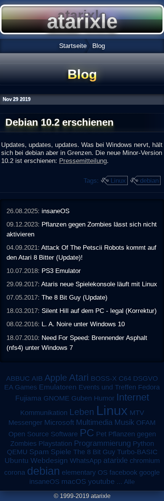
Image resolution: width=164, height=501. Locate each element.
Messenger (25, 422)
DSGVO (145, 378)
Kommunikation (44, 412)
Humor (104, 398)
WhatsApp (85, 460)
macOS (73, 481)
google (149, 472)
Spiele (61, 452)
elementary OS (85, 472)
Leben (81, 412)
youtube (101, 481)
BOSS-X (104, 378)
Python (143, 443)
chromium (145, 460)
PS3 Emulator (61, 270)
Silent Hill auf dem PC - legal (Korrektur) (99, 310)
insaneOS (55, 211)
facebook (123, 472)
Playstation (55, 443)
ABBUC (18, 378)
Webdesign (49, 460)
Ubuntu (17, 460)
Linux (118, 180)
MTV (137, 412)
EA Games (20, 387)
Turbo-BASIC (137, 452)
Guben (81, 398)
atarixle (115, 460)
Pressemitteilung (83, 160)
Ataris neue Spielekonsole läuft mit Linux (99, 284)
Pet (101, 434)
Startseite (73, 45)
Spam (39, 452)
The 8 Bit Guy (94, 452)
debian (149, 180)
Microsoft (59, 422)
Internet (132, 397)
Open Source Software (43, 434)
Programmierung (102, 443)
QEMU (17, 452)
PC (87, 433)
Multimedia (94, 422)
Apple (56, 378)
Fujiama (28, 398)
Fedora (149, 387)
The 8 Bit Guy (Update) (75, 297)
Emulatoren (58, 387)
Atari (79, 377)
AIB (37, 378)
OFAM (146, 422)
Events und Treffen (107, 387)
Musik (124, 422)
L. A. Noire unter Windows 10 (83, 324)
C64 (125, 378)
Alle (129, 481)
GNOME (56, 398)
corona (14, 472)
